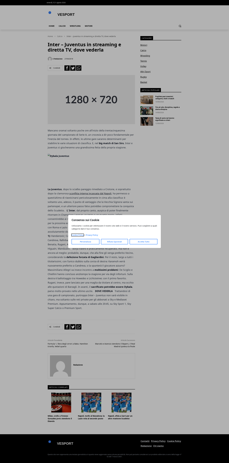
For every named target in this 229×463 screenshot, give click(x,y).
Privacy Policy (92, 235)
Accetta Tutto (143, 241)
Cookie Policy (78, 235)
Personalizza (85, 241)
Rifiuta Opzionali (114, 241)
